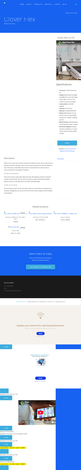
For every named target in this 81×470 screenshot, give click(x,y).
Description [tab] (60, 159)
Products (38, 4)
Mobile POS (63, 151)
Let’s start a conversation (40, 267)
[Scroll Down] (40, 29)
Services (48, 4)
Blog (65, 4)
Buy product (40, 219)
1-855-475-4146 (71, 13)
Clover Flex (72, 148)
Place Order (65, 219)
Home (22, 4)
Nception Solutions (21, 301)
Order (67, 143)
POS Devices (71, 151)
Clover (67, 148)
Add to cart (15, 233)
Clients (57, 4)
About (29, 4)
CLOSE (6, 346)
